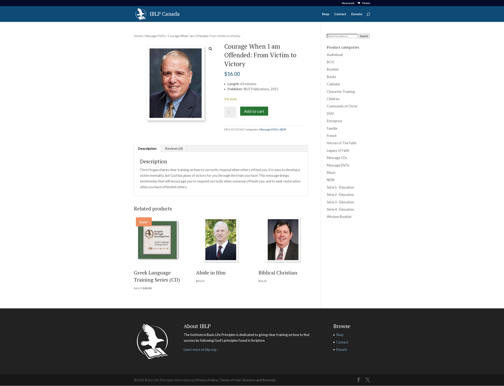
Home (138, 36)
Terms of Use (230, 380)
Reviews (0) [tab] (174, 148)
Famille (332, 128)
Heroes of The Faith (341, 143)
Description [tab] (147, 148)
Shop (325, 14)
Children (333, 99)
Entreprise (334, 121)
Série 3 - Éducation (340, 202)
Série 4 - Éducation (340, 209)
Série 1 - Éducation (340, 187)
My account (348, 3)
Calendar (333, 84)
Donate (356, 14)
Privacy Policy (207, 380)
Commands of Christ (342, 106)
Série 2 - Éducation (340, 195)
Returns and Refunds (259, 380)
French (332, 136)
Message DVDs (155, 36)
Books (331, 77)
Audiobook (335, 55)
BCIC (331, 62)
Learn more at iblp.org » (201, 349)
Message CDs (337, 158)
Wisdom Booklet (339, 217)
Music (331, 172)
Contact (340, 14)
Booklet (333, 69)
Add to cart (254, 111)
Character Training (341, 91)
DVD (330, 114)
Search (364, 36)
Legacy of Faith (338, 150)
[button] (210, 48)
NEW (283, 129)
